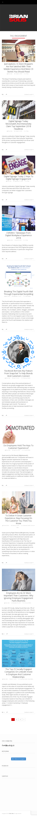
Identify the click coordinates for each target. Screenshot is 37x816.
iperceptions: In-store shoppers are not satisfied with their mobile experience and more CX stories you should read (18, 67)
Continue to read (28, 94)
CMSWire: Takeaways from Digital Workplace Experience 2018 (18, 235)
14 (3, 712)
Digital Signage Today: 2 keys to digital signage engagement (18, 177)
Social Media (28, 296)
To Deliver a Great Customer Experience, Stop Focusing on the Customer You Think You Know (18, 519)
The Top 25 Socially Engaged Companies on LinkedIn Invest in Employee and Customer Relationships (18, 673)
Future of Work (27, 450)
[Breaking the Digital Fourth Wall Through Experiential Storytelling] (18, 277)
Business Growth (27, 378)
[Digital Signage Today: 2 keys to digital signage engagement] (18, 165)
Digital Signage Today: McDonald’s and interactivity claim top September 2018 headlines (18, 125)
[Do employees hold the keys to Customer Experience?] (18, 432)
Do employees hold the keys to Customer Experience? (18, 446)
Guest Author (6, 525)
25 (3, 634)
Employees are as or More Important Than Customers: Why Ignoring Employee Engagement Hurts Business (18, 597)
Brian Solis (18, 18)
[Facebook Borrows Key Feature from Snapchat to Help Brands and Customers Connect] (18, 352)
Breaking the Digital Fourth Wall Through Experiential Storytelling (18, 292)
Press (27, 73)
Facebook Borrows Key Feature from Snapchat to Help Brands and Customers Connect (18, 373)
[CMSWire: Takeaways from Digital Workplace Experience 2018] (18, 218)
